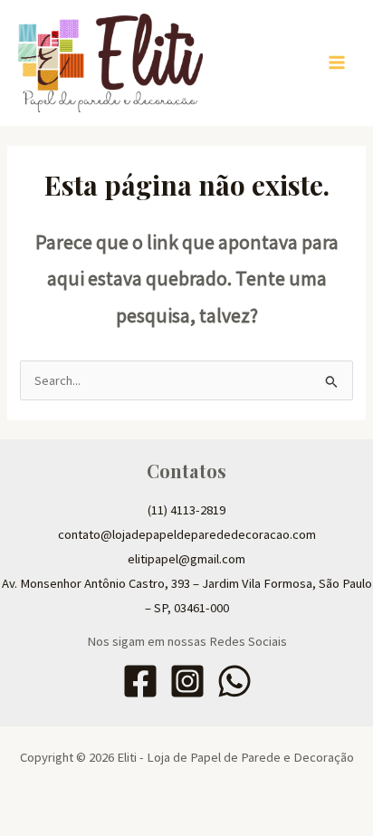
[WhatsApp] (234, 681)
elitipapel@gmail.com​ (186, 559)
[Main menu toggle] (337, 62)
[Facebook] (140, 681)
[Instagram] (187, 681)
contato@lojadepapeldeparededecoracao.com (187, 534)
